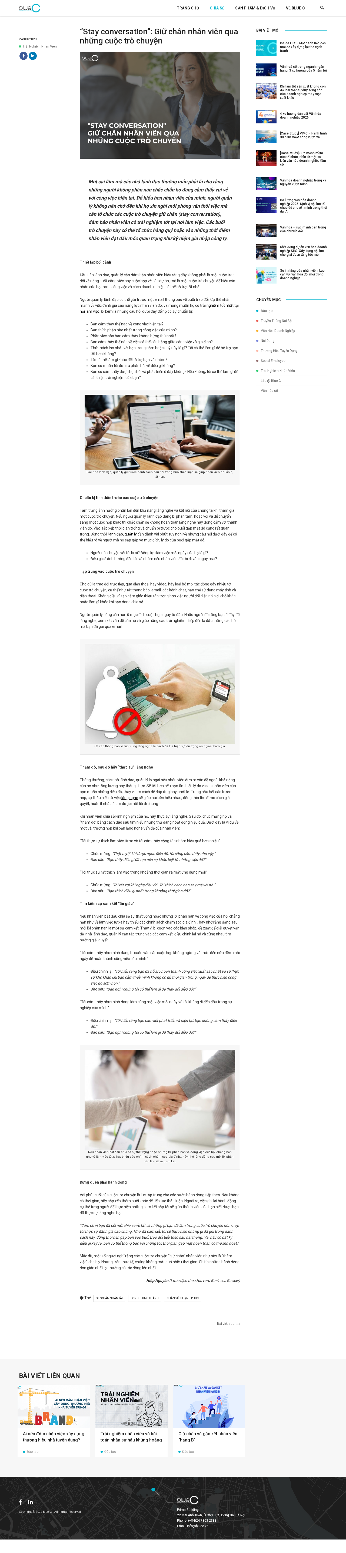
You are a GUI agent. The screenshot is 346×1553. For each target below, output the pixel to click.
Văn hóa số (269, 391)
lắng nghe (129, 798)
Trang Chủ (188, 8)
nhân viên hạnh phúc (183, 1298)
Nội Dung (267, 341)
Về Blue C (295, 8)
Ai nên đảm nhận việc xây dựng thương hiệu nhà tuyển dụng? (53, 1437)
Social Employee (272, 361)
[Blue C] (29, 8)
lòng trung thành (145, 1298)
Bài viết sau (226, 1324)
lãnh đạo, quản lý (122, 534)
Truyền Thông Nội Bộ (276, 321)
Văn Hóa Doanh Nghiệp (277, 331)
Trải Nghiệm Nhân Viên (40, 46)
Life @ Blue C (270, 381)
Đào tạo (266, 311)
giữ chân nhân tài (109, 1298)
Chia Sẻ (217, 8)
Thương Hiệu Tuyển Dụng (279, 351)
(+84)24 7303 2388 (202, 1520)
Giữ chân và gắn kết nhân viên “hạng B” (207, 1437)
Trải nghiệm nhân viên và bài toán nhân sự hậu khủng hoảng (131, 1437)
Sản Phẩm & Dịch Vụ (255, 8)
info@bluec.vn (197, 1526)
